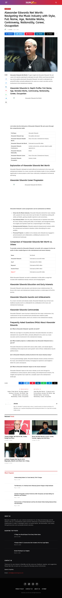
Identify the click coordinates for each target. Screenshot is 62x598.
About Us (37, 588)
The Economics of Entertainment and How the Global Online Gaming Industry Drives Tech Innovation (35, 502)
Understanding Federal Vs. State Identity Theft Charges (28, 477)
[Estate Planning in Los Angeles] (9, 553)
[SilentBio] (31, 2)
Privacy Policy (20, 588)
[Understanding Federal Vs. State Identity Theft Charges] (9, 479)
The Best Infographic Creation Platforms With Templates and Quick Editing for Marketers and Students (34, 494)
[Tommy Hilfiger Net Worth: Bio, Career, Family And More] (17, 427)
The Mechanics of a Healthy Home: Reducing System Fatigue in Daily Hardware (33, 485)
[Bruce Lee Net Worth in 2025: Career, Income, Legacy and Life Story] (44, 427)
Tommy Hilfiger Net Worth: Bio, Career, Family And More (16, 437)
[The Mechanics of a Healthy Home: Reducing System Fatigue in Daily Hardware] (9, 488)
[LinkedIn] (6, 86)
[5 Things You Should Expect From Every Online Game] (9, 536)
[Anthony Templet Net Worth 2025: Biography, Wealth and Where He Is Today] (17, 450)
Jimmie (10, 29)
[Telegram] (6, 98)
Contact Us (29, 588)
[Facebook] (6, 79)
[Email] (6, 102)
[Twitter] (6, 82)
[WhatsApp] (6, 94)
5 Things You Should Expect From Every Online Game (27, 534)
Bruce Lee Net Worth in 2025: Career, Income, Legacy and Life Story (43, 437)
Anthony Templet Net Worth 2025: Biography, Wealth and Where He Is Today (17, 460)
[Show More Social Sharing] (56, 33)
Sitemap (44, 588)
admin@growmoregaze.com (15, 573)
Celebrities (7, 8)
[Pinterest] (6, 90)
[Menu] (6, 2)
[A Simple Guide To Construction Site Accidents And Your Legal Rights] (9, 545)
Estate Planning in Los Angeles (22, 550)
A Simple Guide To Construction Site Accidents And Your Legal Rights (31, 542)
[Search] (56, 2)
